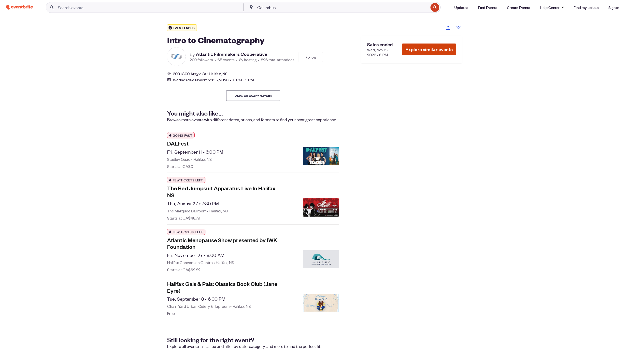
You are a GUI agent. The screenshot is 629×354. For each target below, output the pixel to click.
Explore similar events (429, 49)
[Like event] (458, 27)
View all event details (253, 95)
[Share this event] (448, 28)
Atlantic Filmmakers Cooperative (231, 54)
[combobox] (342, 7)
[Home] (19, 7)
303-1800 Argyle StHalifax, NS (200, 73)
